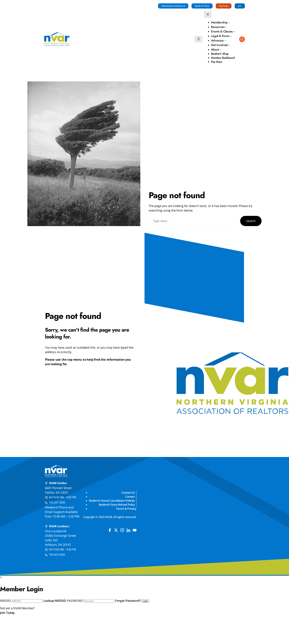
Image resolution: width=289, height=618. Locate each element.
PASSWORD (75, 601)
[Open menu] (198, 39)
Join (240, 6)
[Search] (242, 39)
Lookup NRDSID (54, 601)
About (215, 49)
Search (251, 221)
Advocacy (217, 40)
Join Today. (7, 613)
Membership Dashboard (173, 6)
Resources (218, 27)
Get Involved (219, 45)
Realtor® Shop (202, 6)
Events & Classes (222, 31)
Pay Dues (223, 6)
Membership (219, 22)
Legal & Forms (220, 36)
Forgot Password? (127, 601)
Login (145, 601)
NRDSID (5, 601)
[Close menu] (207, 14)
